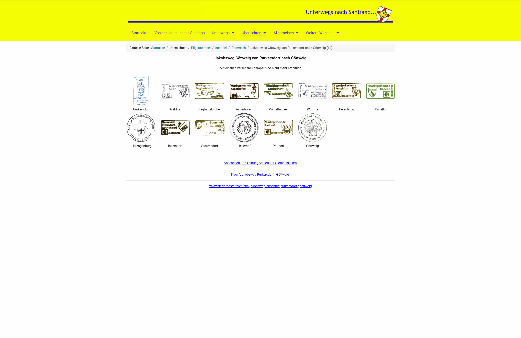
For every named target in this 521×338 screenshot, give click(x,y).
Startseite (139, 33)
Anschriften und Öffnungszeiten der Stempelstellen (260, 163)
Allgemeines (284, 33)
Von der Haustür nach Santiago (179, 33)
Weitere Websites (320, 33)
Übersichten (251, 33)
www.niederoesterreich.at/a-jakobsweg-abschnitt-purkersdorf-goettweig (260, 186)
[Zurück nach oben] (514, 330)
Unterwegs (221, 33)
